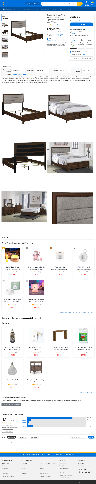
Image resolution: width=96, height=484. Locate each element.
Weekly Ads (70, 454)
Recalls (42, 468)
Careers (61, 9)
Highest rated (22, 437)
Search (91, 437)
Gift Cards (23, 473)
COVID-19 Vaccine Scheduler (48, 463)
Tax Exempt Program (45, 476)
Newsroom (5, 468)
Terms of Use (62, 463)
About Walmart (6, 463)
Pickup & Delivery (45, 9)
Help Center (47, 454)
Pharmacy (54, 9)
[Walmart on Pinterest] (89, 472)
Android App (81, 466)
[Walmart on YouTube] (86, 472)
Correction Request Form (11, 404)
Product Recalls (44, 473)
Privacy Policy (63, 466)
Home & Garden (10, 12)
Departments (8, 9)
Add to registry (88, 58)
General (16, 12)
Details (83, 54)
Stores (22, 466)
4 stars (24, 420)
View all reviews (7, 431)
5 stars (24, 418)
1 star (24, 426)
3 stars (24, 422)
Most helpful (34, 437)
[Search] (80, 4)
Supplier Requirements (8, 476)
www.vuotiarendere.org (53, 40)
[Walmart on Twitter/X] (82, 472)
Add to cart (81, 24)
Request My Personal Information (64, 471)
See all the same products (87, 392)
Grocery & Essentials (32, 9)
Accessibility (43, 471)
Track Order (59, 454)
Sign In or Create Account (32, 454)
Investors (4, 471)
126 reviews (60, 25)
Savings (23, 9)
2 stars (24, 424)
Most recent (11, 437)
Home (3, 12)
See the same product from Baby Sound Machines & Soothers (77, 312)
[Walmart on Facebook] (79, 472)
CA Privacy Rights (64, 468)
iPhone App (81, 463)
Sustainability (5, 473)
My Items (68, 9)
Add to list (75, 58)
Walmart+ (23, 471)
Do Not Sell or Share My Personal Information (65, 476)
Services (16, 9)
